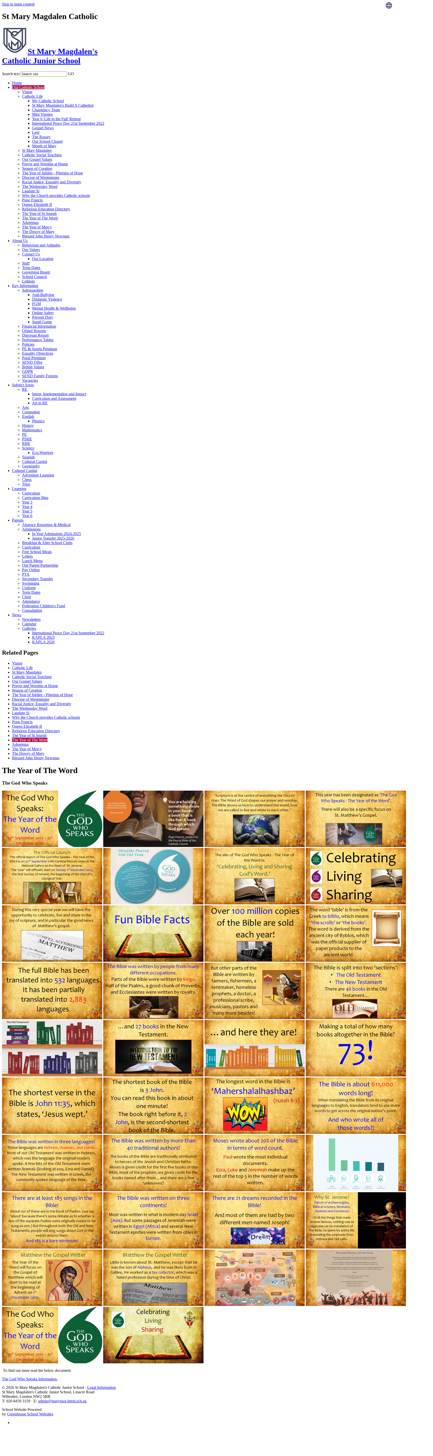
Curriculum (31, 493)
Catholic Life (32, 96)
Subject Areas (23, 385)
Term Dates (31, 268)
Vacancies (30, 380)
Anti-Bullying (43, 295)
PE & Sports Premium (39, 349)
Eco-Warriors (42, 452)
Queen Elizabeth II (37, 204)
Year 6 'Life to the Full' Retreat (56, 119)
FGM (36, 304)
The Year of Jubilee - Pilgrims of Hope (52, 173)
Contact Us (31, 254)
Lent (35, 132)
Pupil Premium (34, 358)
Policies (28, 344)
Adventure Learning (38, 475)
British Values (33, 367)
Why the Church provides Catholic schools (56, 195)
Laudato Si (30, 191)
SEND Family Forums (40, 376)
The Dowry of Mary (38, 231)
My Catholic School (48, 101)
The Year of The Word (40, 218)
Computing (31, 412)
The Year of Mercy (37, 227)
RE (24, 389)
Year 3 (27, 502)
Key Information (25, 286)
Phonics (38, 421)
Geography (31, 466)
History (28, 425)
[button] (77, 73)
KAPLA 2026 (43, 642)
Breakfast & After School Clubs (47, 543)
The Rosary (41, 137)
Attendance (31, 601)
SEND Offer (32, 362)
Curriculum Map (35, 498)
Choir (26, 597)
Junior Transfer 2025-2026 (53, 538)
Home (17, 83)
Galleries (29, 628)
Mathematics (32, 430)
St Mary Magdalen (37, 150)
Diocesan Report (35, 335)
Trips (26, 484)
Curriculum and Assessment (54, 398)
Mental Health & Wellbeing (54, 308)
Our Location (42, 259)
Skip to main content (18, 4)
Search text (11, 74)
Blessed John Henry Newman (45, 236)
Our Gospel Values (37, 159)
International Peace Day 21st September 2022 (68, 123)
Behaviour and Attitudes (41, 245)
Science (28, 448)
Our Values (31, 250)
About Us (20, 240)
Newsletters (31, 619)
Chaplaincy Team (46, 110)
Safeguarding (32, 290)
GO (71, 74)
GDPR (27, 371)
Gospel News (43, 128)
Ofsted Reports (34, 331)
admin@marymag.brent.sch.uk (62, 1401)
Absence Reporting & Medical (46, 525)
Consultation (32, 610)
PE (24, 434)
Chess (27, 479)
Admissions (31, 529)
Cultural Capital (34, 461)
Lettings (28, 281)
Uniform (29, 588)
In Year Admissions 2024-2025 (56, 534)
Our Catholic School (28, 87)
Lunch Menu (32, 561)
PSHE (27, 439)
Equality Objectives (37, 353)
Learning (19, 489)
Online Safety (43, 313)
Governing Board (36, 272)
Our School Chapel (47, 141)
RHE (26, 443)
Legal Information (101, 1387)
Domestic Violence (47, 299)
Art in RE (40, 403)
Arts (25, 407)
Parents (18, 520)
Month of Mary (44, 146)
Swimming (30, 583)
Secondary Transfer (37, 579)
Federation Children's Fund (43, 606)
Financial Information (39, 326)
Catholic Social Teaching (42, 155)
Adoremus (30, 222)
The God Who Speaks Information (30, 1379)
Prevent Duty (42, 317)
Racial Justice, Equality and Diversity (51, 182)
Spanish (28, 457)
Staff (26, 263)
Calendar (29, 624)
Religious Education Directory (46, 209)
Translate (403, 18)
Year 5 (27, 511)
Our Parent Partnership (40, 565)
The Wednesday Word (39, 186)
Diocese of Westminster (40, 177)
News (16, 615)
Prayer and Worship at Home (45, 164)
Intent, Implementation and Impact (59, 394)
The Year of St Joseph (39, 213)
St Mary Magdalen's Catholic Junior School (49, 56)
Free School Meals (37, 552)
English (28, 416)
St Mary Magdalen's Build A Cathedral (62, 105)
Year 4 (27, 507)
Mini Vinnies (42, 114)
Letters (27, 556)
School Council (34, 277)
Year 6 (27, 516)
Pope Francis (32, 200)
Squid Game (42, 322)
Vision (27, 92)
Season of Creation (37, 168)
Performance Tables (37, 340)
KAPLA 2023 (43, 637)
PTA (26, 574)
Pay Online (31, 570)
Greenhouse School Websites (30, 1414)
